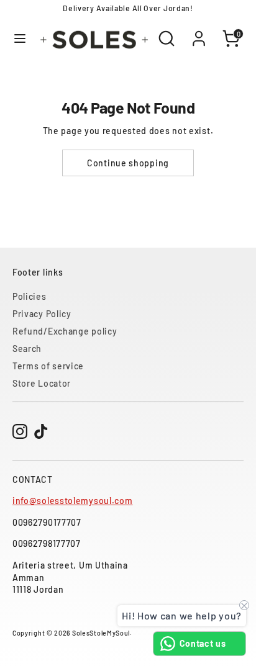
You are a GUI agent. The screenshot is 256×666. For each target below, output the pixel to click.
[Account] (198, 32)
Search (27, 348)
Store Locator (41, 383)
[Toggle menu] (18, 38)
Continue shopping (128, 163)
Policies (29, 296)
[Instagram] (19, 431)
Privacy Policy (41, 313)
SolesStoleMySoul (101, 633)
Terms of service (48, 366)
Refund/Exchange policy (64, 331)
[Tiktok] (41, 431)
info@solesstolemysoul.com (72, 500)
